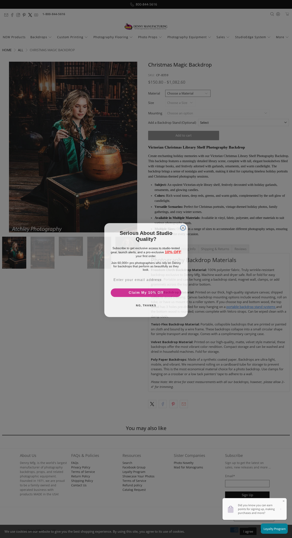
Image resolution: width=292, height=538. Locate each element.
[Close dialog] (183, 226)
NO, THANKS (146, 304)
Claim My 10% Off (146, 291)
